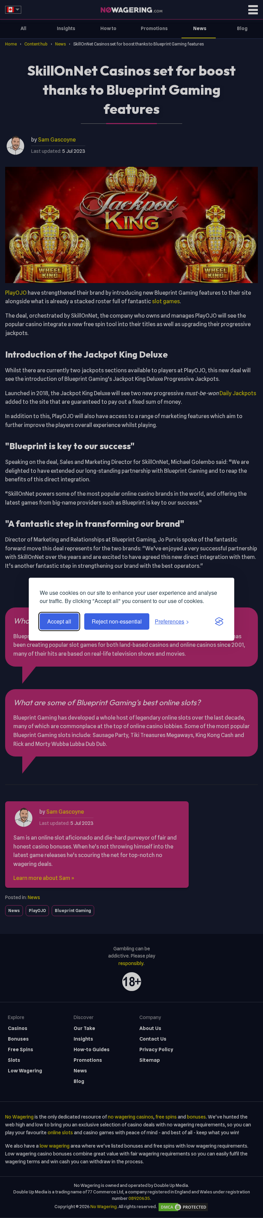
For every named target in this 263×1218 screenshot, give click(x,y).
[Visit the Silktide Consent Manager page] (219, 621)
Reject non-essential (117, 621)
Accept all (59, 621)
